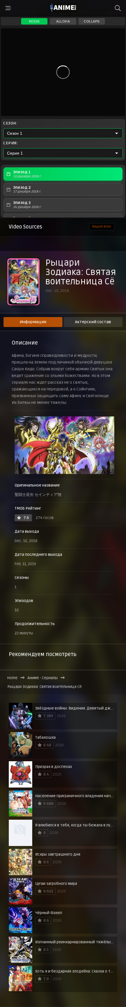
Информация (33, 321)
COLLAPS (92, 21)
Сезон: (10, 123)
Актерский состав (93, 321)
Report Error (101, 226)
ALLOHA (63, 21)
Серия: (10, 143)
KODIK (34, 21)
